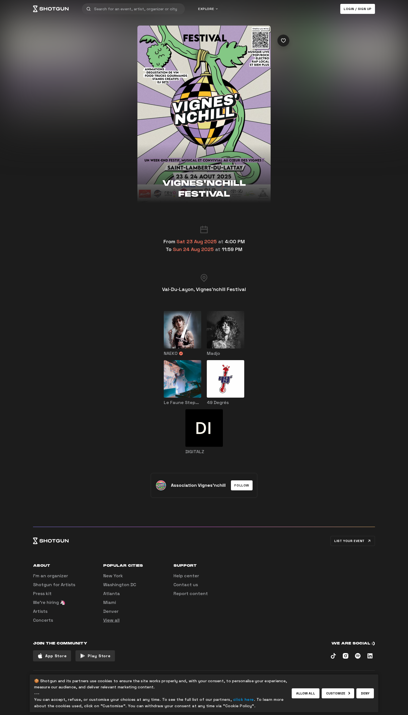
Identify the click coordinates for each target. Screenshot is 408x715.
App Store (56, 655)
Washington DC (119, 585)
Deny (365, 693)
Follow (241, 485)
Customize (336, 693)
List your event (349, 541)
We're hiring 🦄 (49, 602)
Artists (40, 611)
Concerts (43, 620)
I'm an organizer (50, 576)
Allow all (305, 693)
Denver (111, 611)
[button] (242, 485)
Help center (186, 576)
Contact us (185, 585)
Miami (109, 602)
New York (113, 576)
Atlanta (111, 593)
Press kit (42, 593)
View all (111, 620)
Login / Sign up (358, 9)
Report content (190, 593)
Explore (206, 9)
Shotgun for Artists (54, 585)
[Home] (51, 9)
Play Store (99, 655)
